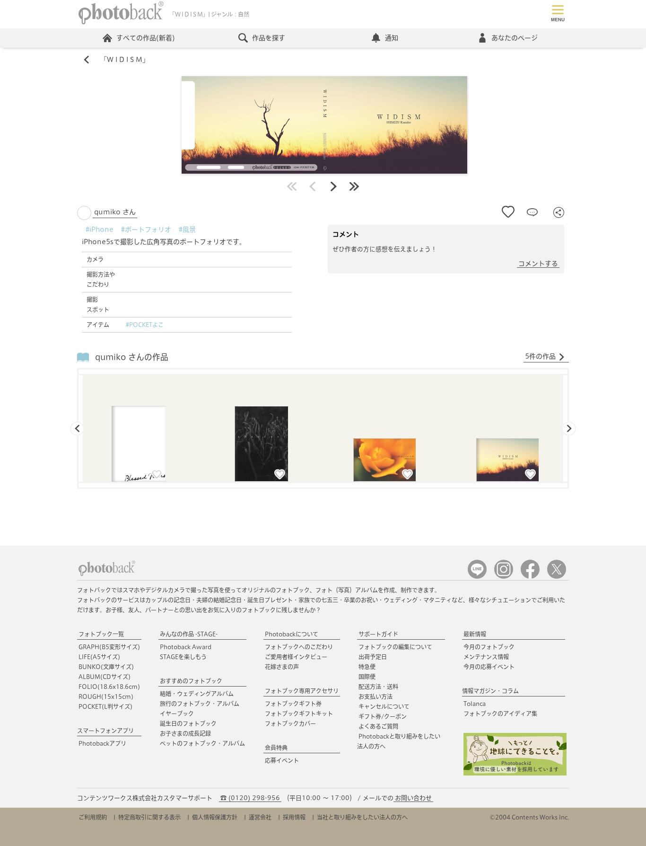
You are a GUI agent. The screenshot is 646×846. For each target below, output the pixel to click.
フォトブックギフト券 (293, 703)
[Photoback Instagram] (504, 576)
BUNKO (106, 667)
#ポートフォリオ (146, 229)
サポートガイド (378, 634)
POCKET (105, 706)
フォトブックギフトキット (299, 713)
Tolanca (474, 703)
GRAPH (109, 647)
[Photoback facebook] (530, 576)
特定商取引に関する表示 (149, 817)
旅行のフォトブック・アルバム (199, 703)
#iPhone (99, 229)
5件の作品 (540, 356)
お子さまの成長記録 (185, 733)
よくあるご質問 (378, 726)
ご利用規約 (93, 817)
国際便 (366, 676)
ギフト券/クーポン (382, 716)
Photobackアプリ (102, 743)
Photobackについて (291, 634)
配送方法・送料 (378, 686)
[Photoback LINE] (477, 576)
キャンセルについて (384, 706)
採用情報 (294, 817)
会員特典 (276, 747)
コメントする (538, 263)
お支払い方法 (375, 696)
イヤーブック (177, 713)
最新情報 (474, 634)
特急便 (366, 667)
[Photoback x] (556, 576)
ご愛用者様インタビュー (296, 657)
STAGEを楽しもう (183, 657)
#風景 (187, 229)
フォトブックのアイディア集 (500, 713)
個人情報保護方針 (214, 817)
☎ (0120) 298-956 (250, 798)
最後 (354, 186)
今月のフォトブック (489, 647)
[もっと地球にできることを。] (515, 773)
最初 (292, 186)
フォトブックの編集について (395, 647)
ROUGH (106, 696)
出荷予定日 (372, 657)
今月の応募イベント (489, 667)
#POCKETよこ (145, 324)
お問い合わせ (413, 798)
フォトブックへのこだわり (299, 647)
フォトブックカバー (290, 723)
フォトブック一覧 (101, 634)
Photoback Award (185, 647)
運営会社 (260, 817)
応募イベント (282, 760)
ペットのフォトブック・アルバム (202, 743)
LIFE (99, 657)
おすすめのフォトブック (191, 681)
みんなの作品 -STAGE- (189, 634)
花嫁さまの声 (282, 667)
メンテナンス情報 (486, 657)
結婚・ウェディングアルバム (197, 693)
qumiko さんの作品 (131, 357)
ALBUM (105, 676)
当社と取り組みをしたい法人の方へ (362, 817)
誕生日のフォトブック (188, 723)
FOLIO (109, 686)
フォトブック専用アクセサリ (302, 691)
